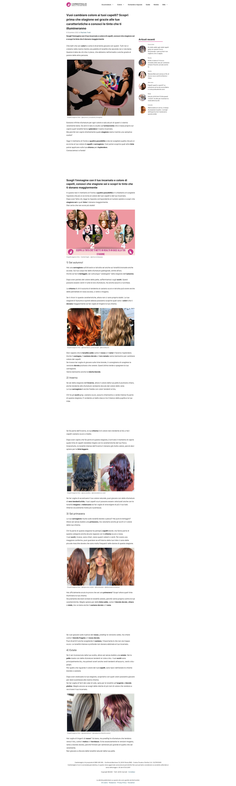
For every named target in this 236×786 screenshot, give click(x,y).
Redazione (112, 783)
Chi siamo (104, 783)
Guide (148, 5)
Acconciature (106, 5)
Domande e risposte (135, 5)
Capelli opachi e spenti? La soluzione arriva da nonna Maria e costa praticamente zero (158, 87)
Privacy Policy (121, 783)
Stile (163, 5)
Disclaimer (131, 783)
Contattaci (131, 772)
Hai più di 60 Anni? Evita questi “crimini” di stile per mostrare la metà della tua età (158, 98)
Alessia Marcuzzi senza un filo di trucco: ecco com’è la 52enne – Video (158, 76)
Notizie (156, 5)
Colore (119, 5)
